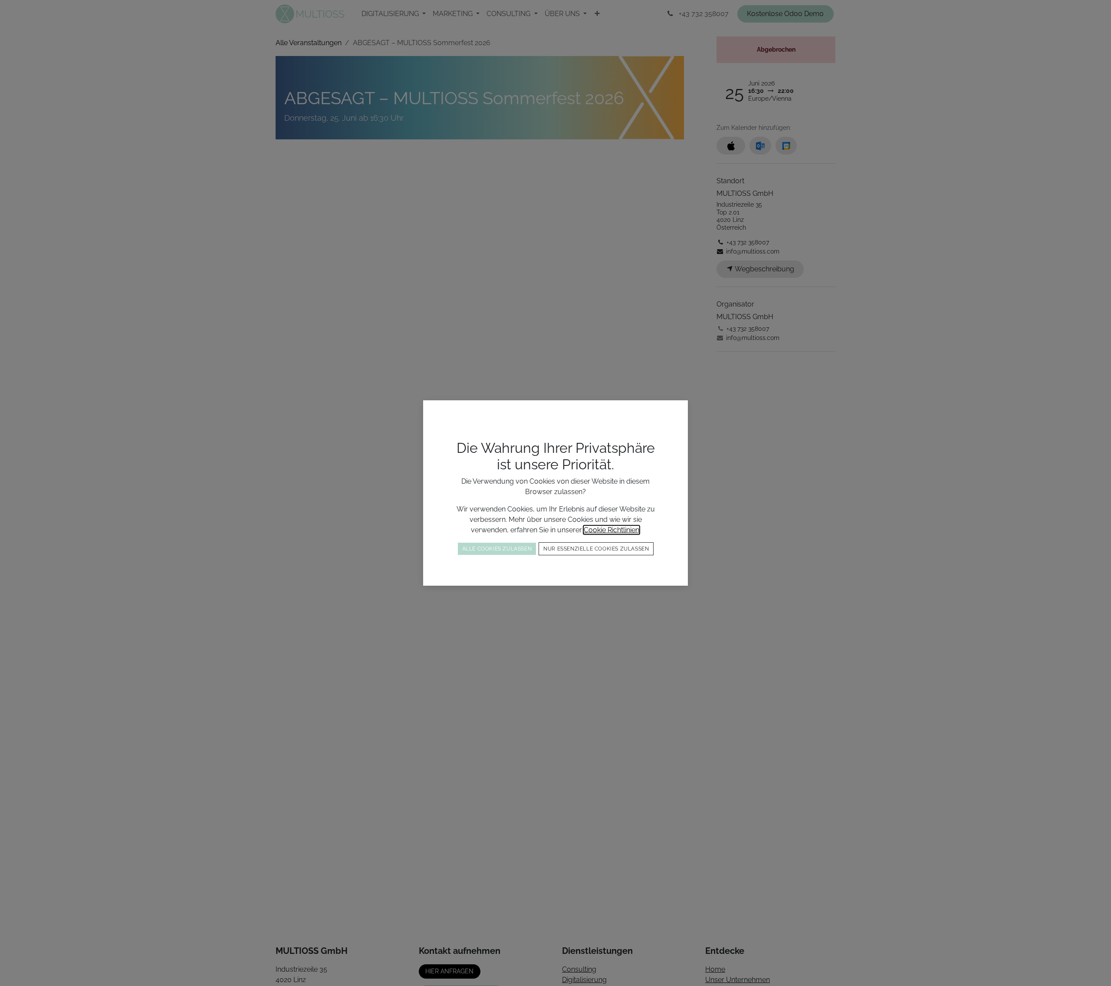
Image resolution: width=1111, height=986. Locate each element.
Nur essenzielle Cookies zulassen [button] (596, 549)
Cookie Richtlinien (611, 530)
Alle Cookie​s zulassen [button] (497, 549)
